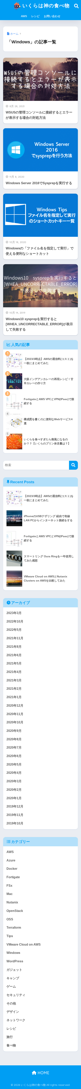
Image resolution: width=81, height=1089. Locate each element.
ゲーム (11, 986)
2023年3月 (14, 613)
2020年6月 (14, 756)
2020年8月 (14, 739)
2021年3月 (14, 680)
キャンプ (12, 978)
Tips (9, 936)
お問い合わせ (52, 16)
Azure (10, 860)
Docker (11, 868)
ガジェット (14, 969)
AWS (24, 16)
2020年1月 (14, 798)
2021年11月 (14, 638)
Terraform (13, 927)
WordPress (14, 961)
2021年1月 (14, 697)
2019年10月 (14, 823)
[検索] (73, 465)
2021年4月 (14, 672)
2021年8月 (14, 646)
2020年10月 (14, 722)
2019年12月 (14, 806)
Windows (13, 952)
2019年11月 (14, 815)
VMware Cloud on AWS (23, 944)
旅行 (9, 1037)
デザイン (12, 1011)
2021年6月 (14, 655)
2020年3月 (14, 781)
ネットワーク (15, 1020)
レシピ (35, 16)
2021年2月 (14, 688)
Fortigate (13, 877)
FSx (9, 885)
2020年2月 (14, 789)
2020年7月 (14, 747)
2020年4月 (14, 772)
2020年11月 (14, 714)
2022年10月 (14, 621)
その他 (11, 1003)
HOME (42, 1072)
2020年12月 (14, 705)
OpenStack (14, 910)
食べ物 (11, 1045)
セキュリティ (15, 995)
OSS (9, 919)
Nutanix (12, 902)
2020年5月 (14, 764)
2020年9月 (14, 730)
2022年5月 (14, 629)
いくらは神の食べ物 (45, 5)
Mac (9, 894)
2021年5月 (14, 663)
